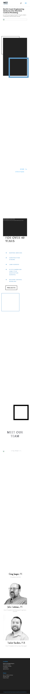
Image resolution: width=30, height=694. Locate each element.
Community (6, 16)
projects (11, 288)
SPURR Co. (23, 169)
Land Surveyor (12, 16)
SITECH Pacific (19, 171)
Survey (18, 16)
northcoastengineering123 (11, 15)
